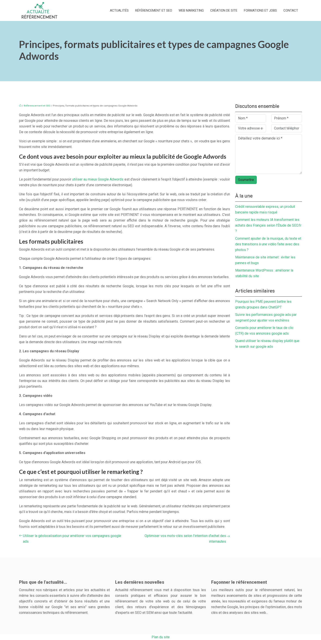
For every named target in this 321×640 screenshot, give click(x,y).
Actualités (119, 10)
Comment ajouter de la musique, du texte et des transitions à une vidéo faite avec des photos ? (268, 244)
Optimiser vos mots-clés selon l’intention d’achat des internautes (185, 539)
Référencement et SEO (153, 10)
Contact (290, 10)
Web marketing (191, 10)
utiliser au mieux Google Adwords (97, 179)
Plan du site (161, 637)
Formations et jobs (260, 10)
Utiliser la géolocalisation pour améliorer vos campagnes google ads (72, 539)
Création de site (223, 10)
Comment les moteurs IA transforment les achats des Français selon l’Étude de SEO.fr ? (268, 225)
